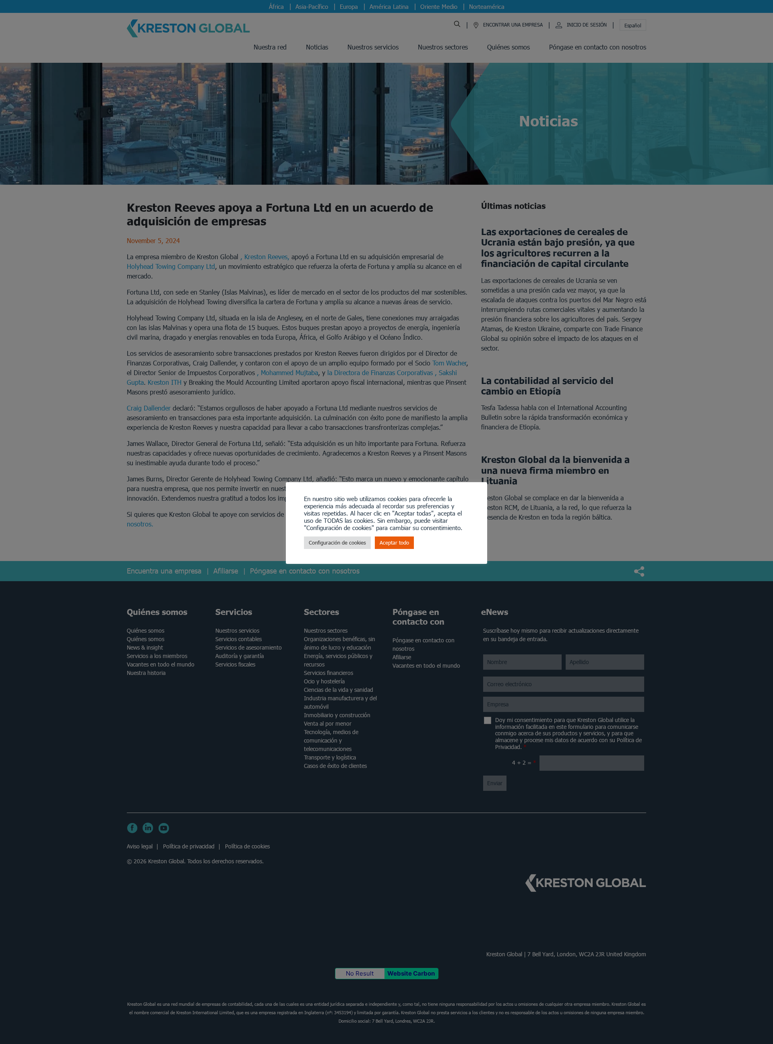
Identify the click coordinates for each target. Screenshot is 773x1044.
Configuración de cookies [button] (337, 543)
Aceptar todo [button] (394, 543)
